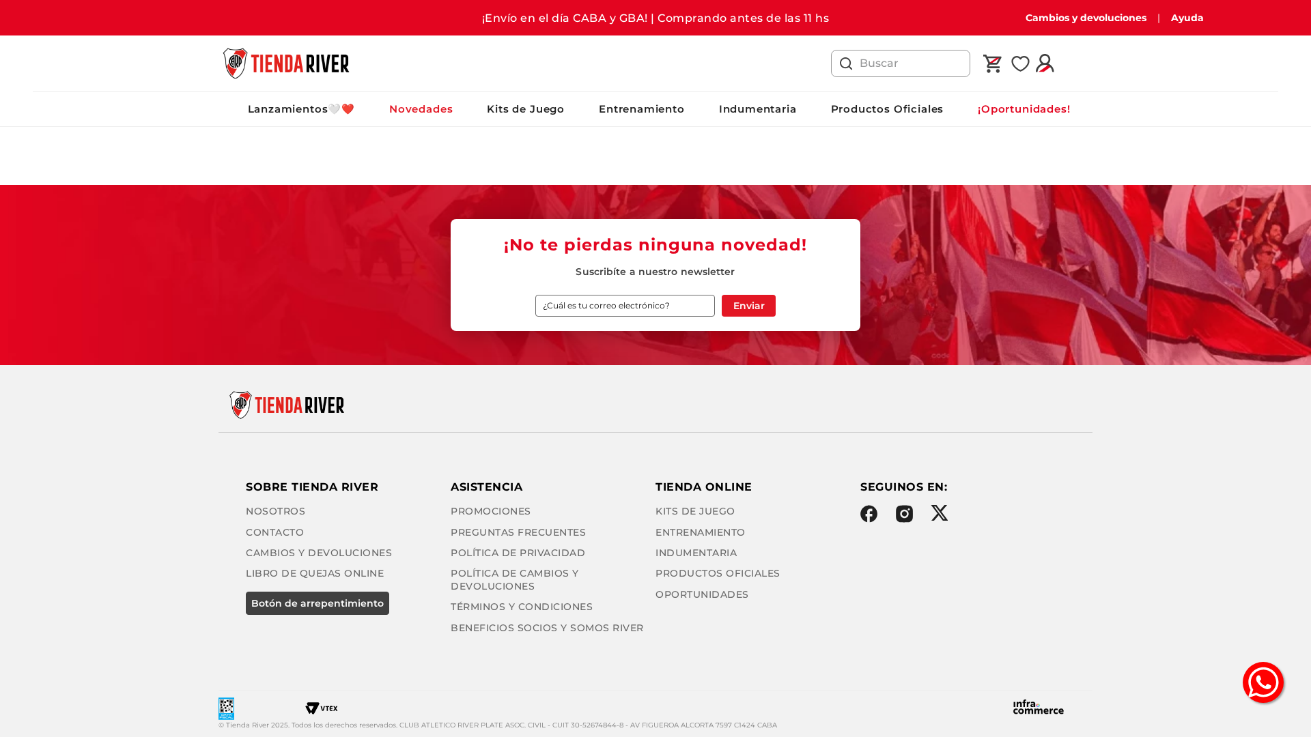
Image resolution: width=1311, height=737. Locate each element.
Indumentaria (758, 108)
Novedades (421, 108)
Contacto (275, 532)
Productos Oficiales (887, 108)
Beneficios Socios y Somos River (547, 628)
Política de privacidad (518, 553)
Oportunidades (702, 594)
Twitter (939, 513)
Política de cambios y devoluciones (515, 579)
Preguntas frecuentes (518, 532)
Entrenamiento (642, 108)
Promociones (491, 511)
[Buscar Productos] (846, 63)
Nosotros (275, 511)
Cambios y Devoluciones (319, 553)
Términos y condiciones (522, 607)
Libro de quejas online (315, 573)
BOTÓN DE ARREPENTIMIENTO (317, 603)
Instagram (904, 514)
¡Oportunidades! (1024, 108)
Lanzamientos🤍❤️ (301, 108)
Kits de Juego (526, 108)
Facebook (868, 514)
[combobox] (901, 63)
